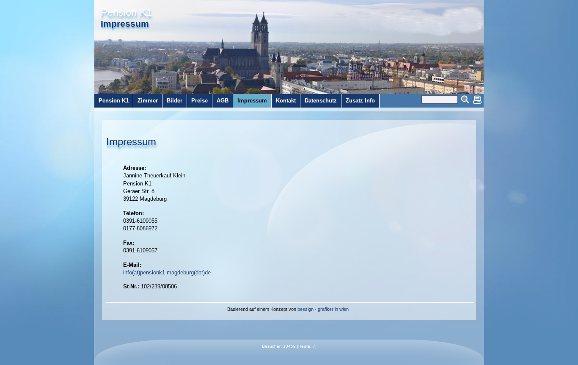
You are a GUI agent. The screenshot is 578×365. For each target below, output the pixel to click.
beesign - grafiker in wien (323, 309)
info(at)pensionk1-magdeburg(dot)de (167, 272)
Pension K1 (126, 12)
